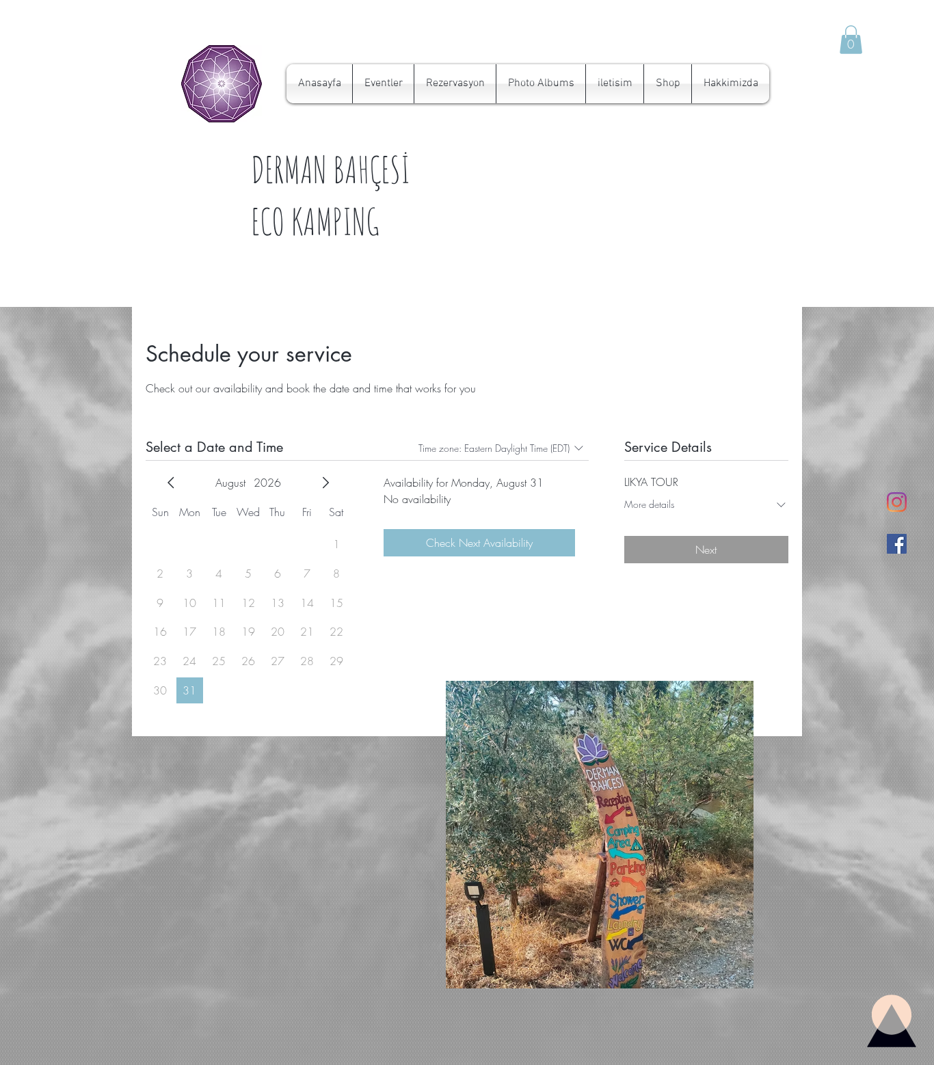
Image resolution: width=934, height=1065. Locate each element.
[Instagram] (897, 502)
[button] (851, 39)
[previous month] (171, 482)
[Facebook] (897, 544)
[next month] (325, 482)
